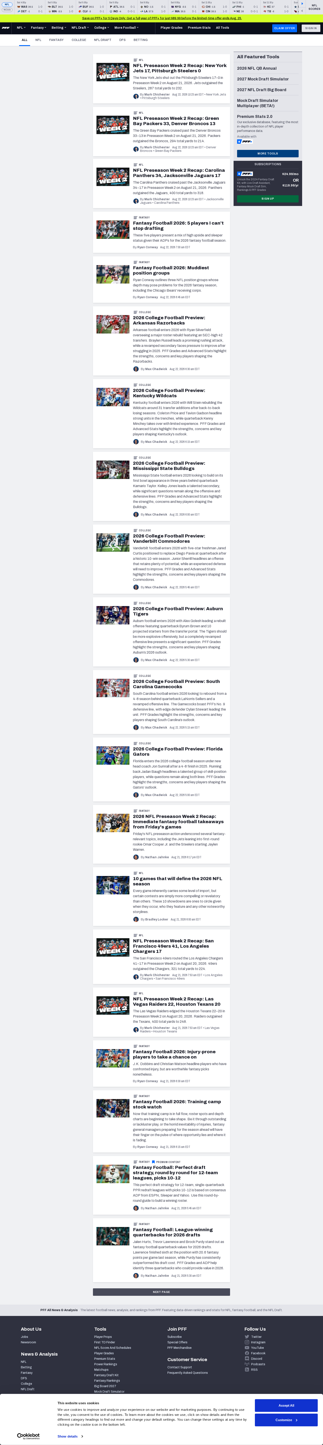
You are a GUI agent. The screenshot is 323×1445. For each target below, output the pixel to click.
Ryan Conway (147, 247)
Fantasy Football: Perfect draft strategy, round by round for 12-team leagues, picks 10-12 (175, 1172)
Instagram (258, 1342)
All (26, 40)
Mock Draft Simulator (109, 1391)
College (79, 40)
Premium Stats (104, 1358)
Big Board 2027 (105, 1386)
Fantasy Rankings (107, 1380)
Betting (141, 40)
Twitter (256, 1337)
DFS (122, 40)
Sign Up (267, 198)
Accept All (286, 1405)
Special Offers (177, 1342)
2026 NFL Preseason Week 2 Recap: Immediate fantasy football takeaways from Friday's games (178, 821)
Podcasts (258, 1364)
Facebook (258, 1353)
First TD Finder (104, 1342)
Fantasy (56, 40)
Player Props (103, 1337)
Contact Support (179, 1367)
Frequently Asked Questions (187, 1372)
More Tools (268, 153)
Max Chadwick (156, 369)
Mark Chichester (157, 94)
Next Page (161, 1292)
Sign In (311, 28)
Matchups (101, 1369)
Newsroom (28, 1342)
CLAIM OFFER (284, 28)
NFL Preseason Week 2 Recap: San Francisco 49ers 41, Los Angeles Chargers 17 (173, 946)
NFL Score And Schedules (112, 1347)
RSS (254, 1369)
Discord (256, 1358)
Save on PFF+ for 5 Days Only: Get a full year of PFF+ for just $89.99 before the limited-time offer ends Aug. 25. (162, 18)
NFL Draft (102, 40)
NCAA (7, 10)
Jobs (24, 1337)
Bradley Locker (156, 919)
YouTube (257, 1347)
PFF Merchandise (179, 1347)
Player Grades (104, 1353)
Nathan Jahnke (157, 857)
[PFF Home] (6, 28)
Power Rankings (105, 1364)
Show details (68, 1436)
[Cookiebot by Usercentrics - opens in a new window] (28, 1436)
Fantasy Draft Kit (106, 1375)
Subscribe (174, 1337)
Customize (284, 1420)
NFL (7, 4)
